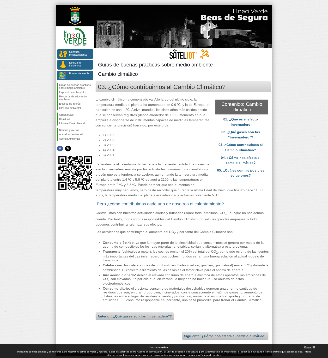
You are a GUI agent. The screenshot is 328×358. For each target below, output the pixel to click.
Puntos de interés (79, 73)
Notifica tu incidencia (75, 64)
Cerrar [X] (309, 347)
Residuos (64, 119)
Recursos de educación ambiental (73, 98)
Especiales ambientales (72, 92)
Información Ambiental (72, 123)
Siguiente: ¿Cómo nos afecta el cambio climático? (225, 336)
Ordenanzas (66, 114)
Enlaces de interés (70, 103)
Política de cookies (210, 355)
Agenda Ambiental (69, 138)
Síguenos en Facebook (60, 148)
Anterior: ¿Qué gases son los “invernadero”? (134, 316)
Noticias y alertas (69, 130)
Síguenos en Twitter (68, 148)
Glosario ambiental (70, 108)
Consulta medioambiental (78, 53)
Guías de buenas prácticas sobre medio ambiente (75, 86)
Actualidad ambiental (71, 134)
